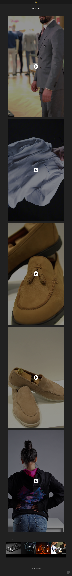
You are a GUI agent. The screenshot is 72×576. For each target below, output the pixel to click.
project (7, 1)
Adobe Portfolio (38, 568)
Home (3, 1)
